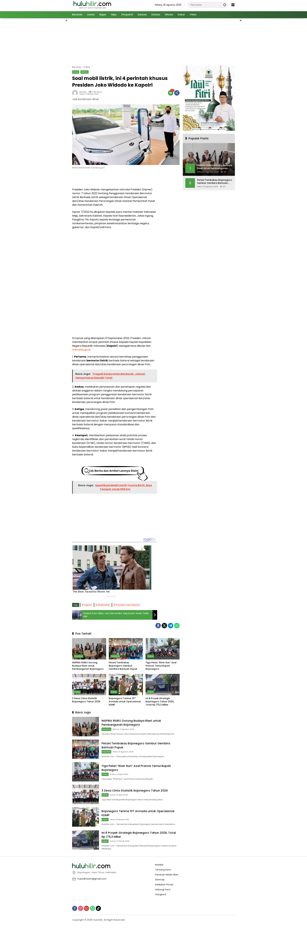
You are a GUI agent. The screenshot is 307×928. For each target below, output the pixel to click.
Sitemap (160, 879)
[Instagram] (80, 908)
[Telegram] (170, 625)
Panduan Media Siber (166, 874)
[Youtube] (86, 908)
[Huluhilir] (92, 4)
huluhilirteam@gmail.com (92, 878)
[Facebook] (158, 625)
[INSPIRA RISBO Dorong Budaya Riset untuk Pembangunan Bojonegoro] (89, 648)
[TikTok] (98, 908)
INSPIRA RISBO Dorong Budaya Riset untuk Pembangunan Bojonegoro (88, 665)
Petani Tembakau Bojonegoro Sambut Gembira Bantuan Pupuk (123, 665)
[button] (224, 4)
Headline (79, 656)
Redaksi (83, 92)
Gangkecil (160, 894)
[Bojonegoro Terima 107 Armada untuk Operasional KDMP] (126, 684)
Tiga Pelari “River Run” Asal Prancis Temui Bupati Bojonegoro (161, 665)
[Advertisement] (56, 66)
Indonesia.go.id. (81, 349)
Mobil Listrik (104, 604)
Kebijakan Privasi (164, 884)
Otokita (84, 72)
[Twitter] (164, 625)
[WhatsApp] (177, 625)
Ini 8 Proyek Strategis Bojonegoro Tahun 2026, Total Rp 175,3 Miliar (160, 701)
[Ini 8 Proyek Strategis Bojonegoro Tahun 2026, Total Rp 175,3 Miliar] (163, 684)
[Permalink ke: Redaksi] (75, 93)
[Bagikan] (177, 93)
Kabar (75, 72)
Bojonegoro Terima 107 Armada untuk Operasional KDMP (125, 701)
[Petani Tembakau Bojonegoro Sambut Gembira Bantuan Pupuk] (126, 648)
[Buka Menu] (233, 5)
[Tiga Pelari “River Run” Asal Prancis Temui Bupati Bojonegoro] (163, 648)
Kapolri (88, 604)
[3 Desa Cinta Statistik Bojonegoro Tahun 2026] (89, 684)
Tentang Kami (163, 869)
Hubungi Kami (162, 889)
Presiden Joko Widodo (128, 604)
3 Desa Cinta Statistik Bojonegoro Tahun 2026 (86, 700)
